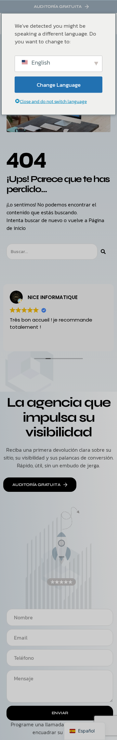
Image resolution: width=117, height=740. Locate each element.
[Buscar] (103, 252)
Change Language (59, 84)
